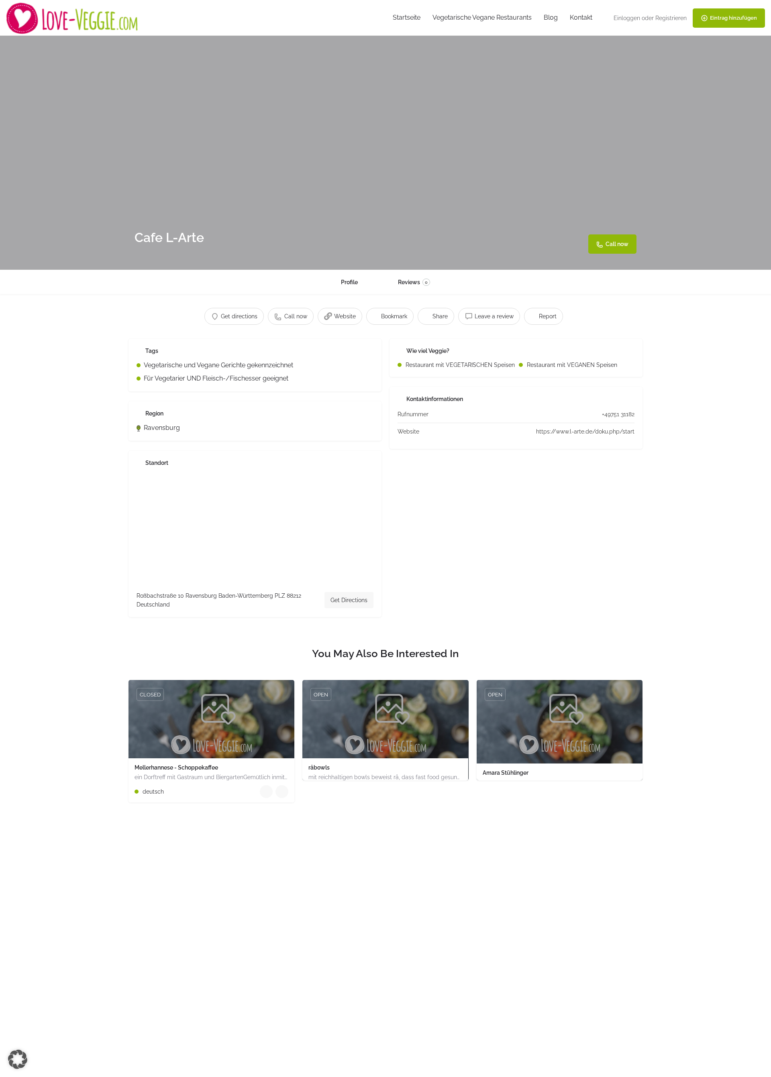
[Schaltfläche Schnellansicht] (266, 791)
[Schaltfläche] (281, 791)
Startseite (406, 17)
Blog (551, 17)
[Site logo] (73, 17)
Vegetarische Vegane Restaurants (482, 17)
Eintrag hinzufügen (733, 18)
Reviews (413, 282)
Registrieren (671, 18)
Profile (349, 282)
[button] (17, 1059)
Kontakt (581, 17)
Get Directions (348, 600)
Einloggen (627, 18)
